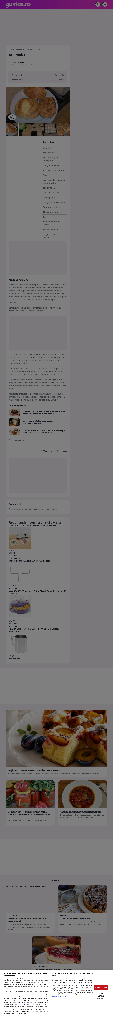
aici (28, 1004)
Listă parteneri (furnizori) (60, 996)
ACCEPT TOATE (101, 988)
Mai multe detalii (29, 988)
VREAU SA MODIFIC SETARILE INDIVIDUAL (100, 996)
